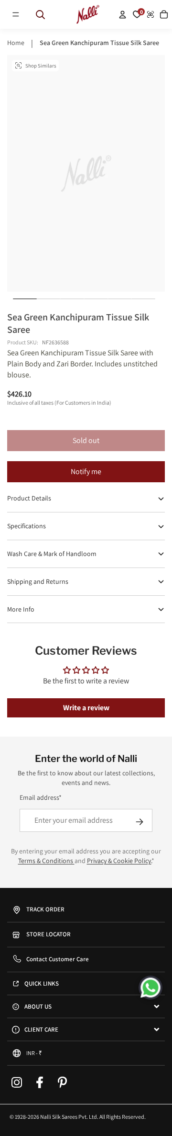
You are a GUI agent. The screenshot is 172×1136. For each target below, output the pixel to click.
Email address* (41, 797)
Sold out (86, 440)
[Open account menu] (122, 14)
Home (15, 42)
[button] (16, 14)
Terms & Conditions (46, 860)
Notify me (86, 471)
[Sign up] (139, 821)
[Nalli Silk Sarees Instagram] (16, 1082)
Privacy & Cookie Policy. (119, 860)
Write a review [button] (86, 708)
